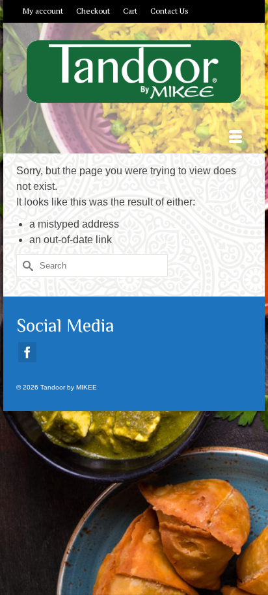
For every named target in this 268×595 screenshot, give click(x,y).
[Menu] (235, 137)
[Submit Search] (26, 265)
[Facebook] (27, 352)
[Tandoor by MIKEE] (134, 71)
